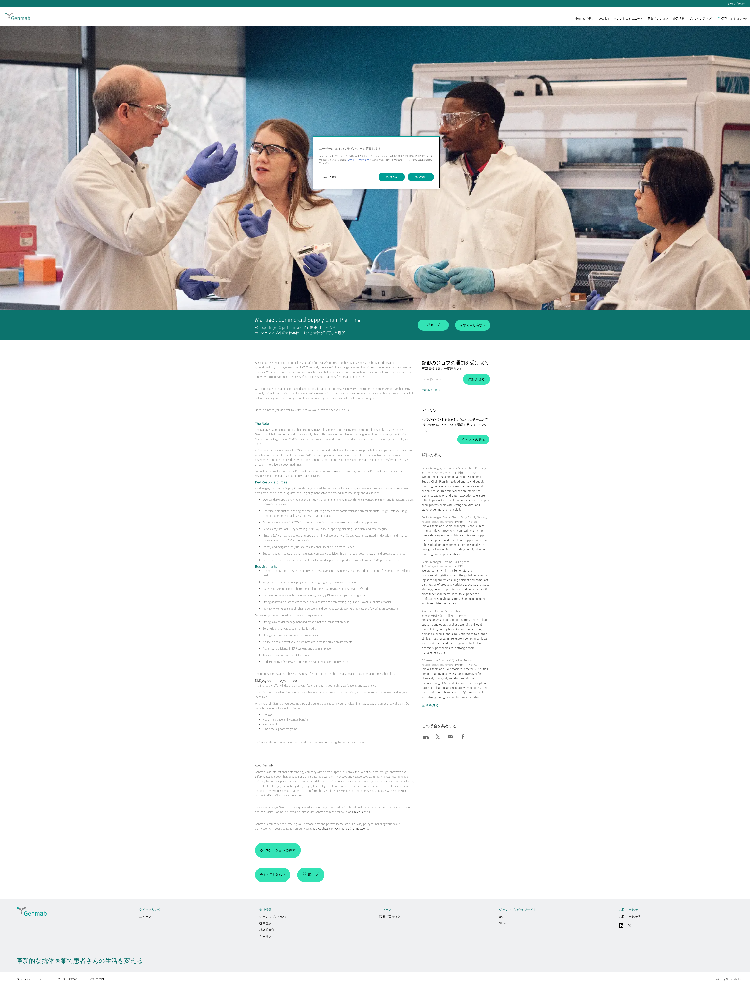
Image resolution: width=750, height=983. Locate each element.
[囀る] (629, 926)
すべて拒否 (391, 177)
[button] (700, 20)
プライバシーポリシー (30, 979)
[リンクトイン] (621, 926)
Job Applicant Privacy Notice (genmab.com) (340, 828)
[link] (17, 16)
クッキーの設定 (67, 979)
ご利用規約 (97, 979)
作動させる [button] (476, 379)
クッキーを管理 (328, 177)
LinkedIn (357, 812)
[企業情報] (679, 20)
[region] (376, 162)
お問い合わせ (736, 3)
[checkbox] (433, 325)
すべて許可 (421, 177)
